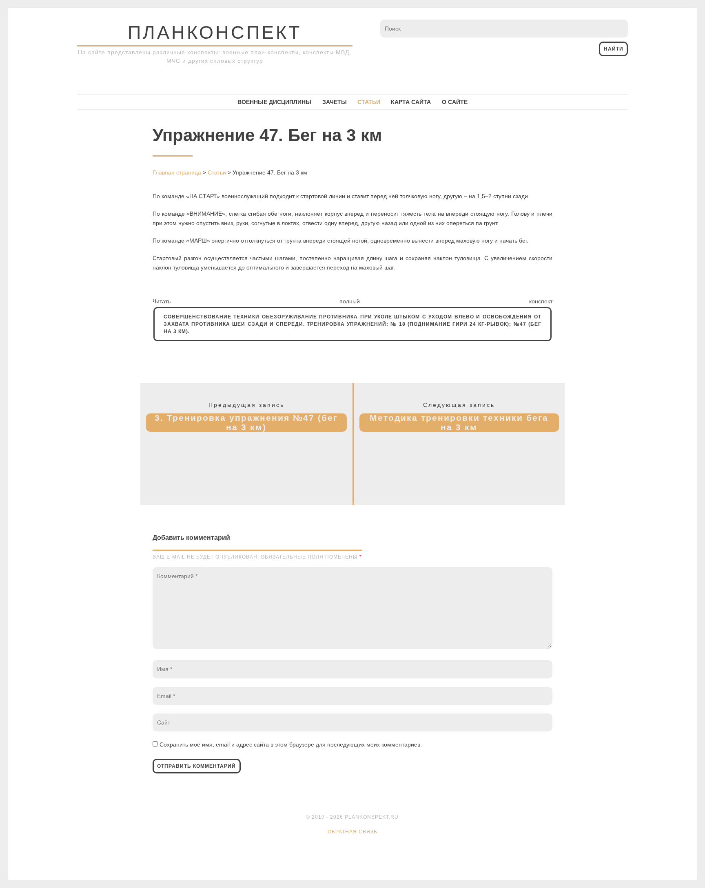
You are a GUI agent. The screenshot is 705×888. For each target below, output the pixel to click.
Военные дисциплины (274, 102)
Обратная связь (352, 832)
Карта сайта (411, 102)
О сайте (455, 102)
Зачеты (334, 102)
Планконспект (215, 32)
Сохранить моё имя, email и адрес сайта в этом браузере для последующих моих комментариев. (291, 744)
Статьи (368, 102)
